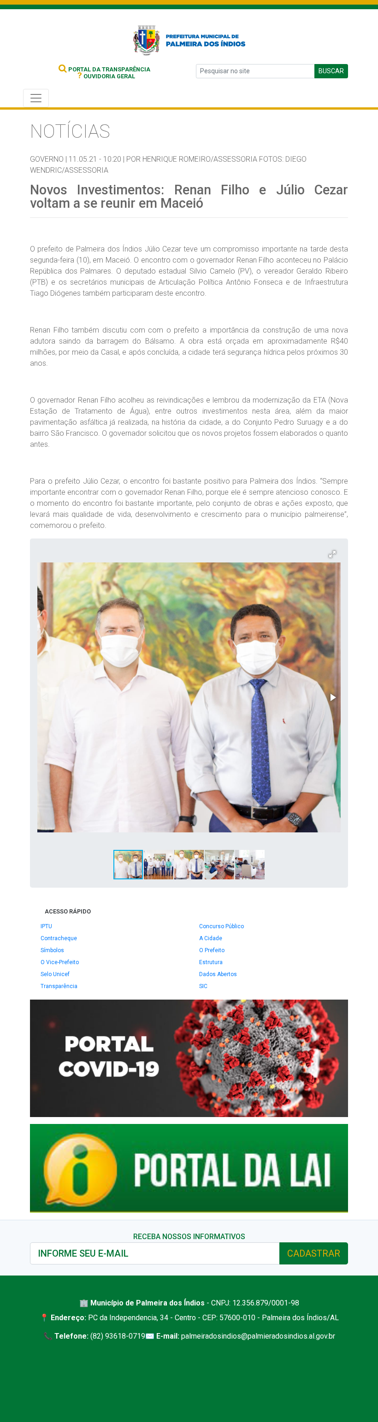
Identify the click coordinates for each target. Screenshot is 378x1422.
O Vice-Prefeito (60, 962)
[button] (332, 554)
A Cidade (210, 938)
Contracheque (59, 938)
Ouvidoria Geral (106, 76)
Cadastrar (313, 1253)
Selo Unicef (55, 974)
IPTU (46, 926)
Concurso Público (221, 926)
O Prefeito (211, 950)
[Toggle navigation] (36, 98)
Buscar (331, 71)
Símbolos (52, 950)
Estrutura (211, 962)
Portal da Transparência (108, 69)
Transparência (59, 986)
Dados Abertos (218, 974)
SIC (203, 986)
